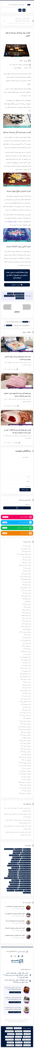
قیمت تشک (13, 872)
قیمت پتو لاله (14, 884)
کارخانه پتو (27, 892)
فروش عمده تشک (25, 865)
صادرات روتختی (25, 859)
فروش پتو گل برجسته (24, 872)
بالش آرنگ (28, 546)
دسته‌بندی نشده (26, 715)
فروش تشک (14, 861)
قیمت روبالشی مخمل (24, 876)
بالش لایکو (28, 585)
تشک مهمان (27, 704)
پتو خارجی (28, 613)
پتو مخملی (28, 638)
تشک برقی (28, 665)
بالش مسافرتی (27, 588)
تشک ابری (28, 654)
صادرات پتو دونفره (25, 861)
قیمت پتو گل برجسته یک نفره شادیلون (14, 322)
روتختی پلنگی (27, 754)
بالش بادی (28, 560)
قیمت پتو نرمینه (20, 298)
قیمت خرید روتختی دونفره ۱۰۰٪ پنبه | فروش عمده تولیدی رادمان (14, 928)
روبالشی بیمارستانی (26, 727)
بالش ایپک (28, 557)
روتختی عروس (27, 785)
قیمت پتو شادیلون (25, 884)
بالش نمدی (28, 590)
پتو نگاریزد (28, 646)
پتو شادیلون (27, 627)
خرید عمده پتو (26, 853)
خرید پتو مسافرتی (25, 855)
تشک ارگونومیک (26, 657)
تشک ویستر (28, 710)
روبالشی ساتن (27, 732)
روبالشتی (28, 718)
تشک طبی (28, 688)
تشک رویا (28, 682)
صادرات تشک (17, 857)
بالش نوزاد (28, 593)
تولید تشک (18, 849)
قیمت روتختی (12, 876)
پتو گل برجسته (25, 21)
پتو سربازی (28, 621)
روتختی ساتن (27, 777)
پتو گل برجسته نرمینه (19, 293)
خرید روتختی (17, 851)
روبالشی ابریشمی (26, 721)
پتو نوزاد (28, 649)
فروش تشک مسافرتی (24, 863)
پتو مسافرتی (27, 640)
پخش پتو (11, 890)
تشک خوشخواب (26, 677)
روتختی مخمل (27, 788)
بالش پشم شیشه (26, 565)
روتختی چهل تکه (26, 763)
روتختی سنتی (27, 780)
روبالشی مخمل (27, 741)
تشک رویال (28, 685)
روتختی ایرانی (27, 749)
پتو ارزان (27, 890)
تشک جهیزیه (27, 671)
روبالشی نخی (27, 743)
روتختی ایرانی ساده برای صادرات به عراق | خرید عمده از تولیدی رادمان (14, 921)
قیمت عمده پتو (25, 880)
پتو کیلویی (28, 629)
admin (21, 61)
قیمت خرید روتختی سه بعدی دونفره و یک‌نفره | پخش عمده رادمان (14, 935)
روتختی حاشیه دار (26, 766)
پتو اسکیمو (28, 599)
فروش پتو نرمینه (13, 870)
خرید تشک (26, 851)
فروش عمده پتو (25, 868)
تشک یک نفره (27, 713)
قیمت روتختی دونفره (24, 878)
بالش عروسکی (27, 577)
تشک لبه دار (27, 696)
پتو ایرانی (28, 604)
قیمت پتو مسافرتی (25, 886)
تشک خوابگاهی (27, 674)
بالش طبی (28, 571)
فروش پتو (15, 868)
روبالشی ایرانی (27, 724)
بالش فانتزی (27, 579)
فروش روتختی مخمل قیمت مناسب (19, 5)
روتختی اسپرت (27, 746)
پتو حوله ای (28, 610)
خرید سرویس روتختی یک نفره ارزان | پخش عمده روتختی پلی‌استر (14, 906)
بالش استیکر (27, 551)
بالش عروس (27, 574)
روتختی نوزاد (27, 791)
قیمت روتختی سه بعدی (11, 878)
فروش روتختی (13, 863)
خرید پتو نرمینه (14, 855)
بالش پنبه (28, 568)
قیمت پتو (10, 293)
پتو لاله (29, 635)
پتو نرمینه (17, 21)
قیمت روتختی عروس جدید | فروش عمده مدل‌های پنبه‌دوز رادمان (14, 914)
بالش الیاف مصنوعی (25, 554)
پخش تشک (19, 890)
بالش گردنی (28, 582)
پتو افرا (29, 602)
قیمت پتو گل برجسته (9, 296)
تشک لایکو (28, 693)
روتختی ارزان (26, 857)
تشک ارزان (27, 849)
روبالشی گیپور (27, 738)
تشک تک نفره (27, 668)
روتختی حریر (27, 768)
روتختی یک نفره (26, 793)
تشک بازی (28, 663)
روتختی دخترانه (27, 771)
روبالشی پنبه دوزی (26, 729)
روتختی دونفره (27, 774)
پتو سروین (28, 624)
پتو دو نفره (19, 19)
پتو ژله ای (28, 618)
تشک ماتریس (27, 699)
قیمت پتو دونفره (14, 882)
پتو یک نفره (28, 652)
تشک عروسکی (27, 690)
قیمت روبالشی (13, 874)
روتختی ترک (27, 760)
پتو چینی (28, 607)
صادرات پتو (15, 859)
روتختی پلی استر (26, 757)
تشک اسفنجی (27, 660)
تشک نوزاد (28, 707)
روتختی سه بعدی (26, 782)
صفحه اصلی (26, 19)
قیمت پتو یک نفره (12, 888)
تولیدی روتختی (9, 849)
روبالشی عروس (27, 735)
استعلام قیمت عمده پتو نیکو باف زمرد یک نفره (21, 326)
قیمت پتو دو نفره (19, 296)
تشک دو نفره (27, 679)
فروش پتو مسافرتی (25, 870)
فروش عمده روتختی (13, 865)
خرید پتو (16, 853)
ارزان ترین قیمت (12, 222)
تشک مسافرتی (27, 702)
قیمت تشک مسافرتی (24, 874)
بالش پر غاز (28, 563)
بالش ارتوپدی (27, 549)
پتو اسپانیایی (27, 596)
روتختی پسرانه (27, 752)
